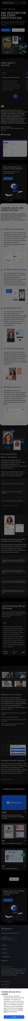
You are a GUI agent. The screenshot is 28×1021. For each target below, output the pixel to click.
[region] (14, 1004)
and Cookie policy (12, 1011)
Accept (14, 1017)
